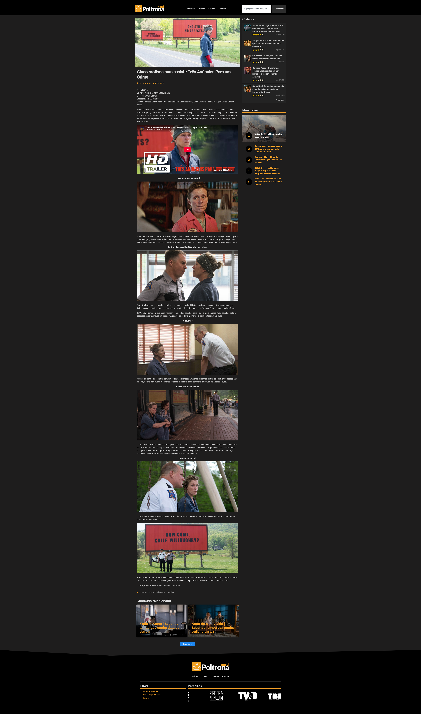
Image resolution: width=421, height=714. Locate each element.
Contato (222, 9)
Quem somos (148, 698)
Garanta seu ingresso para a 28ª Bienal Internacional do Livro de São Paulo (268, 149)
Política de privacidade (151, 695)
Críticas (201, 9)
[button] (190, 696)
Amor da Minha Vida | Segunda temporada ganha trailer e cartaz (213, 627)
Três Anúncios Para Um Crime (161, 592)
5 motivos (143, 592)
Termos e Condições (151, 691)
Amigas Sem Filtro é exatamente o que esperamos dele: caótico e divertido (268, 44)
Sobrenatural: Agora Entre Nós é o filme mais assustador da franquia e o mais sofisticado (267, 28)
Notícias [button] (191, 9)
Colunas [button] (211, 9)
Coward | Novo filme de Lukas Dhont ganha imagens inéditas (268, 159)
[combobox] (256, 9)
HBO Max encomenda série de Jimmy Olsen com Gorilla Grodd (268, 181)
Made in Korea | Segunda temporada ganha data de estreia (159, 627)
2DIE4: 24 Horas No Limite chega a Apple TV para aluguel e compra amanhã (267, 170)
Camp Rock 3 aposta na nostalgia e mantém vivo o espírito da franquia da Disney (268, 89)
